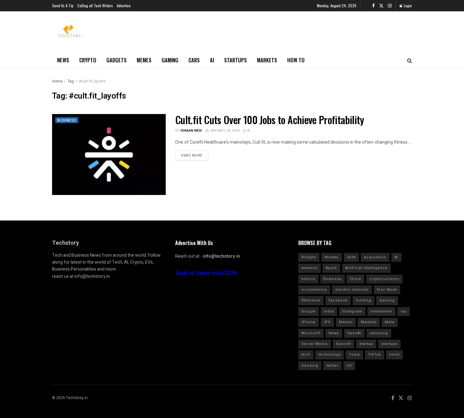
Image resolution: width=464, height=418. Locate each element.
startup (366, 343)
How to (296, 60)
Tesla (354, 354)
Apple (331, 268)
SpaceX (343, 343)
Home (57, 81)
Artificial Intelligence (366, 268)
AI (212, 60)
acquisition (375, 257)
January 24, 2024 (224, 130)
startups (389, 343)
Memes (144, 60)
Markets (267, 60)
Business (66, 120)
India (329, 311)
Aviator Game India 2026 (206, 273)
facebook (338, 300)
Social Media (314, 343)
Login (407, 5)
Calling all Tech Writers (95, 5)
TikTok (374, 354)
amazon (309, 268)
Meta (390, 322)
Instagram (352, 311)
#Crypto (308, 257)
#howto (331, 257)
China (355, 279)
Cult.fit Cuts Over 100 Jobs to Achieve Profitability (269, 119)
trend (394, 354)
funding (363, 300)
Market (346, 322)
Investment (381, 311)
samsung (379, 333)
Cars (194, 60)
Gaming (170, 60)
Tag (71, 81)
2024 (351, 257)
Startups (235, 60)
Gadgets (116, 60)
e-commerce (314, 289)
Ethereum (310, 300)
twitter (332, 365)
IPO (327, 322)
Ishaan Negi (191, 130)
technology (329, 354)
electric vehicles (352, 289)
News (63, 60)
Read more (191, 155)
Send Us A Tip (63, 5)
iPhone (308, 322)
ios (404, 311)
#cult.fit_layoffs (92, 81)
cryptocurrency (384, 279)
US (349, 365)
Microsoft (310, 333)
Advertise (124, 5)
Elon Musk (387, 289)
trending (309, 365)
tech (305, 354)
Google (308, 311)
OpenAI (354, 333)
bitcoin (308, 279)
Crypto (87, 60)
